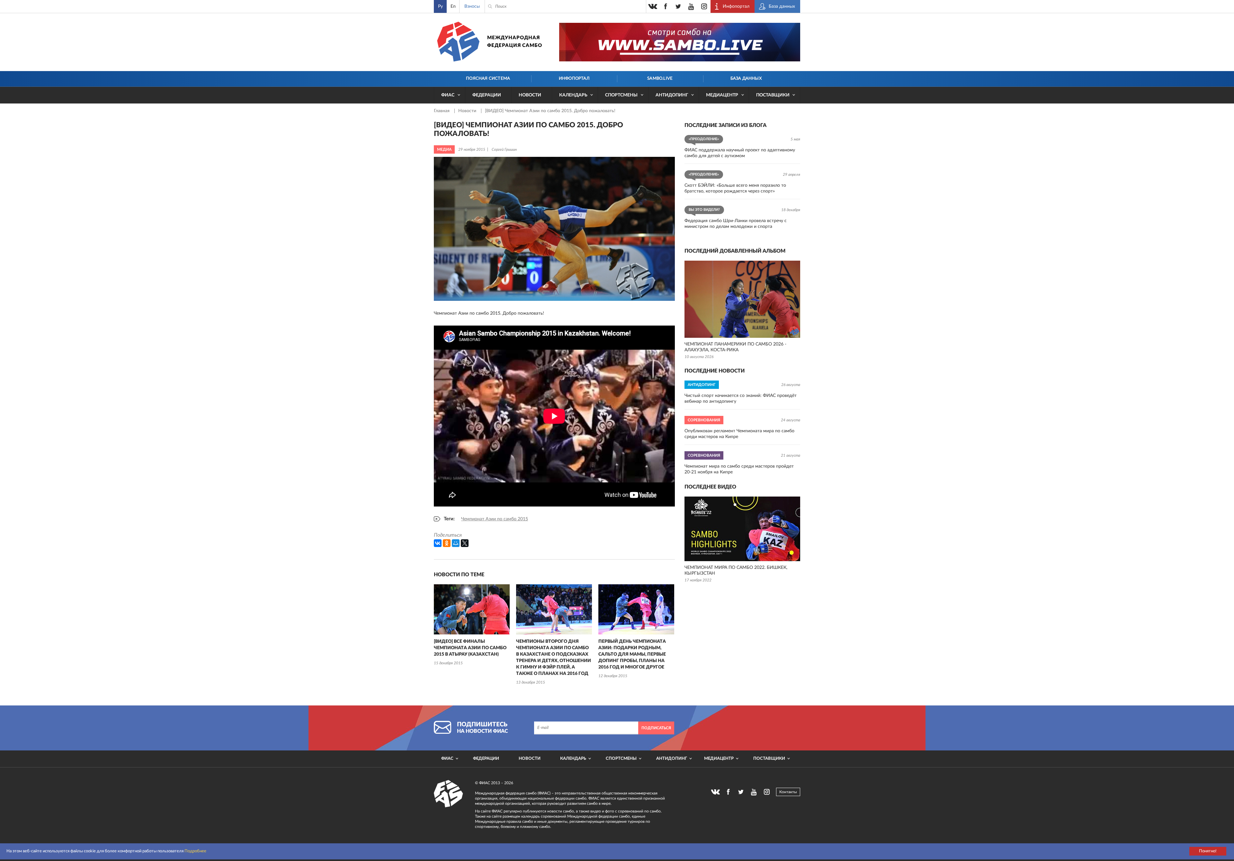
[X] (465, 543)
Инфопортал (574, 78)
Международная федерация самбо (514, 41)
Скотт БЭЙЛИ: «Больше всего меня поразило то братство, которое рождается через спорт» (735, 188)
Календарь (573, 95)
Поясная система (488, 78)
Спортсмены (621, 95)
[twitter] (678, 6)
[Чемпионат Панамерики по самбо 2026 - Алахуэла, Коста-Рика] (742, 299)
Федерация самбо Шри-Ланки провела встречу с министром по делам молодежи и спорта (735, 224)
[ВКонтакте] (438, 543)
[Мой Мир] (456, 543)
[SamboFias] (448, 794)
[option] (472, 625)
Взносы (472, 6)
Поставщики (773, 95)
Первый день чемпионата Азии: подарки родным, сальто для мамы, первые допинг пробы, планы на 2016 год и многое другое (632, 654)
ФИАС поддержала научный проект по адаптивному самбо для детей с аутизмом (739, 153)
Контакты (788, 792)
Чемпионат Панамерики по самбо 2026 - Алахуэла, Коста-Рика (735, 347)
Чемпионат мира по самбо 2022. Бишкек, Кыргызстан (735, 570)
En (453, 6)
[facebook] (665, 6)
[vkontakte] (652, 6)
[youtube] (691, 6)
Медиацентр (722, 95)
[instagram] (704, 6)
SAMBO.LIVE (660, 78)
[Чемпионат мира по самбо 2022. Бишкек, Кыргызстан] (742, 529)
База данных (746, 78)
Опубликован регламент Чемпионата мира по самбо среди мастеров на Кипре (739, 434)
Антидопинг (672, 95)
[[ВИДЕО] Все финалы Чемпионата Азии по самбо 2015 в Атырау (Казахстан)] (472, 609)
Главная (442, 111)
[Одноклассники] (447, 543)
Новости (530, 95)
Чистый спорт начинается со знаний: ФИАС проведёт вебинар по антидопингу (740, 398)
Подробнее (195, 851)
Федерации (486, 95)
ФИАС (447, 95)
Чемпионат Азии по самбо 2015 (494, 519)
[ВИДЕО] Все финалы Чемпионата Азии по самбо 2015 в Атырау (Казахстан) (470, 648)
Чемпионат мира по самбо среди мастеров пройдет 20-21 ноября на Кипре (739, 469)
